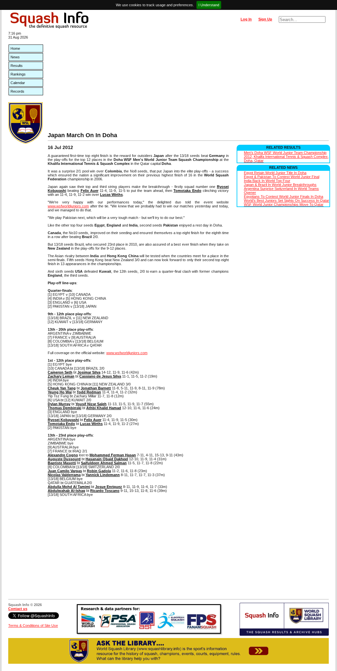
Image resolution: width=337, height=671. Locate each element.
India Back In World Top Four (267, 181)
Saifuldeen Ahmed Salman (104, 463)
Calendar (18, 83)
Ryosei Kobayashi (63, 420)
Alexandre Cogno (63, 455)
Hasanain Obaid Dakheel (107, 459)
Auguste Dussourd (64, 459)
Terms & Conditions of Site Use (33, 625)
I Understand (208, 5)
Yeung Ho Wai (60, 392)
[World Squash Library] (25, 142)
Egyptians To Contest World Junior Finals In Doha (283, 196)
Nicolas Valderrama (64, 475)
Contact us (17, 609)
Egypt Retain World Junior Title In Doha (275, 173)
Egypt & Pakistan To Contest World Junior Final (281, 177)
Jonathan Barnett (96, 388)
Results (17, 66)
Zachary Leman (61, 376)
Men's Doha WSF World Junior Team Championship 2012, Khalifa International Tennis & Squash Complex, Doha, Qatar (286, 157)
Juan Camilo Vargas (65, 471)
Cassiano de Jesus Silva (100, 376)
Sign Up (265, 19)
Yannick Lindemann (103, 475)
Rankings (18, 74)
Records (17, 91)
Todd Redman (89, 392)
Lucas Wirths (111, 195)
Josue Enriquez (108, 487)
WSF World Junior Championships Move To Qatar (284, 204)
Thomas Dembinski (64, 408)
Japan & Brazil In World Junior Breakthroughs (280, 185)
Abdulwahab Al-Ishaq (66, 491)
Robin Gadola (99, 471)
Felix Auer (89, 191)
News (15, 57)
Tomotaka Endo (187, 191)
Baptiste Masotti (62, 463)
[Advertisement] (188, 82)
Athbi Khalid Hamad (103, 408)
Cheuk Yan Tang (62, 388)
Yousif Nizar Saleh (91, 404)
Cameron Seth (60, 372)
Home (15, 48)
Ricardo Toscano (104, 491)
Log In (246, 19)
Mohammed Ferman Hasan (113, 455)
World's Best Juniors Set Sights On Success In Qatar (286, 200)
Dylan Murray (59, 404)
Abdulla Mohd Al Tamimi (69, 487)
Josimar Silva (88, 372)
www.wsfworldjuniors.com (68, 206)
